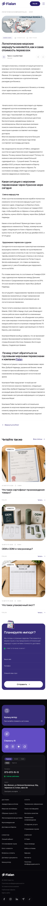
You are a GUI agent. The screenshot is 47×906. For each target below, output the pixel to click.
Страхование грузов (31, 829)
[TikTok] (29, 899)
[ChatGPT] (7, 746)
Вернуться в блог (12, 425)
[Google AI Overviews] (18, 746)
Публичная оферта (8, 890)
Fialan (19, 359)
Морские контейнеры (9, 809)
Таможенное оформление (33, 804)
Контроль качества (31, 813)
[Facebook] (4, 899)
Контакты (27, 858)
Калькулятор (6, 862)
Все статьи (37, 439)
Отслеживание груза (9, 844)
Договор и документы (9, 858)
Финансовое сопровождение (30, 818)
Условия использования (10, 886)
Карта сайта (6, 893)
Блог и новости (7, 848)
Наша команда (29, 844)
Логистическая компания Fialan (14, 12)
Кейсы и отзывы (29, 848)
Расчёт (35, 4)
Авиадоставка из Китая (10, 804)
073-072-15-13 (11, 772)
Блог (31, 12)
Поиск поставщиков (31, 809)
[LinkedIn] (17, 899)
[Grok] (24, 746)
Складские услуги (31, 824)
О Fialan (27, 839)
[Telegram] (23, 899)
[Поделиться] (38, 57)
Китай (16, 759)
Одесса (14, 763)
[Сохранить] (43, 57)
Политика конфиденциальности (32, 863)
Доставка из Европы (9, 827)
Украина (8, 759)
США (22, 759)
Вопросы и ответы (8, 853)
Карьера (27, 853)
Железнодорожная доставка (12, 818)
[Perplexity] (13, 746)
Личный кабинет (7, 839)
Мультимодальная (8, 822)
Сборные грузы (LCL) (9, 813)
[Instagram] (10, 899)
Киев (7, 763)
